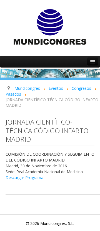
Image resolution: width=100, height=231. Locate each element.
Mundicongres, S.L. (57, 223)
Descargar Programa (24, 177)
